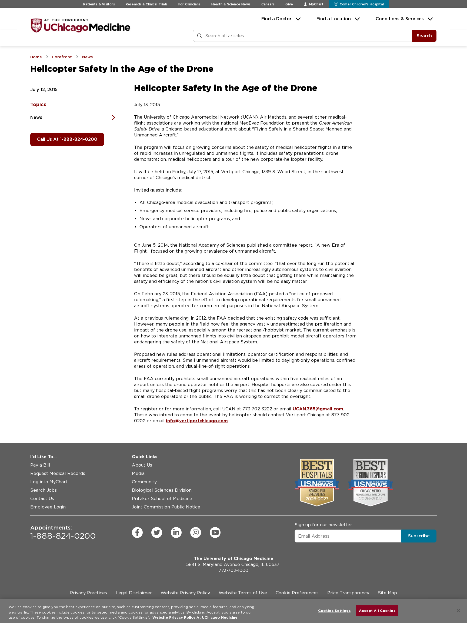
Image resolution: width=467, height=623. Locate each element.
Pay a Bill (40, 465)
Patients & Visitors (99, 4)
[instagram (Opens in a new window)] (195, 532)
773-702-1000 (233, 570)
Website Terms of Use (243, 592)
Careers (268, 4)
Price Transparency (348, 592)
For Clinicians (189, 4)
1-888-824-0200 (63, 532)
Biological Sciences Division (162, 490)
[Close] (458, 611)
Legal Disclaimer (134, 592)
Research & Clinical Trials (147, 4)
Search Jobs (43, 490)
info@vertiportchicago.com (197, 420)
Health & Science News (231, 4)
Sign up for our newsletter (323, 524)
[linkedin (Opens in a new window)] (176, 532)
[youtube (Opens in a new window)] (215, 532)
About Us (142, 465)
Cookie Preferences (297, 592)
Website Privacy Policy (185, 592)
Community (144, 481)
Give (289, 4)
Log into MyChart (49, 481)
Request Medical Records (57, 473)
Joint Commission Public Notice (166, 507)
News (36, 117)
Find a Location (333, 18)
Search (424, 35)
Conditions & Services (400, 18)
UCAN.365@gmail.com (318, 408)
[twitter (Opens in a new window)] (156, 532)
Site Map (387, 592)
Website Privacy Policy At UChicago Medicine (195, 617)
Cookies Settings (334, 610)
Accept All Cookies (377, 610)
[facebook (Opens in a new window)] (137, 532)
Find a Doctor (276, 18)
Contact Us (42, 498)
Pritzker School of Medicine (162, 498)
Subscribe (419, 535)
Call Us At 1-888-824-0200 (67, 139)
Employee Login (48, 507)
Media (138, 473)
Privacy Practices (88, 592)
